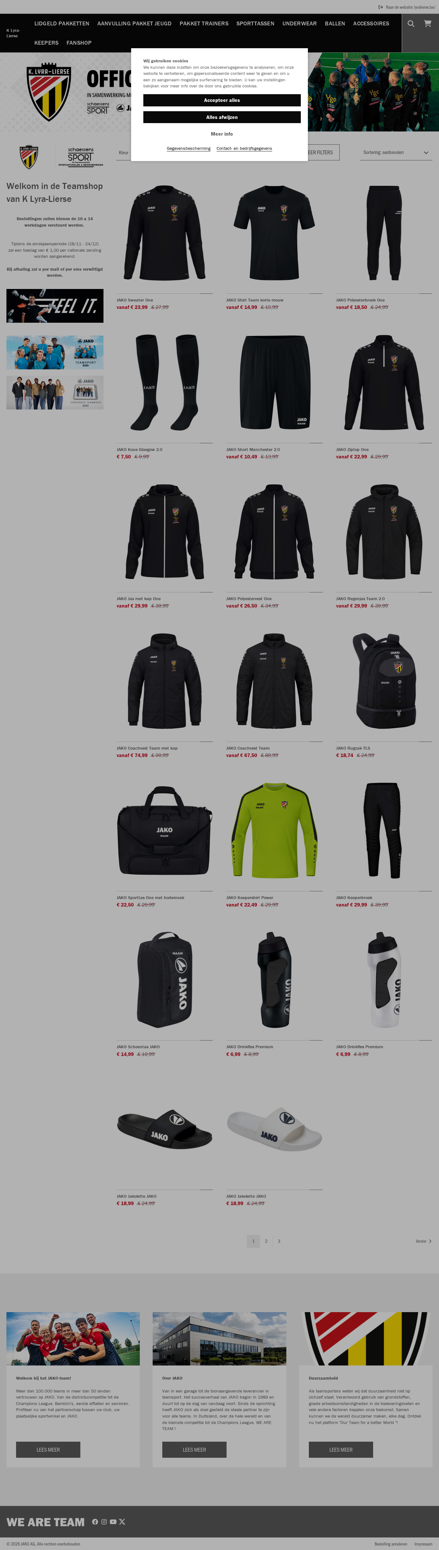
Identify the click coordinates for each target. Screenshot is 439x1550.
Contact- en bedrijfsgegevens (244, 148)
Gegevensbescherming (189, 148)
